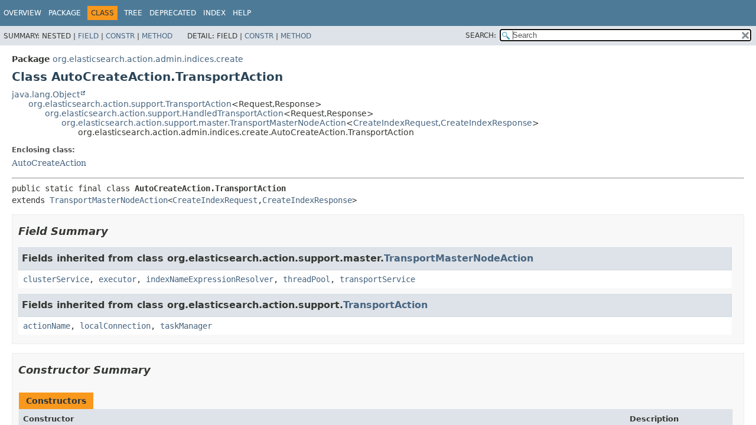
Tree (133, 13)
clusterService (56, 279)
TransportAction (385, 304)
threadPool (306, 279)
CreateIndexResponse (486, 123)
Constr (120, 36)
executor (117, 279)
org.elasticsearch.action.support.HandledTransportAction (164, 113)
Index (214, 13)
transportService (377, 279)
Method (157, 36)
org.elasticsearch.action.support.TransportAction (130, 104)
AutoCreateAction (49, 163)
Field (88, 36)
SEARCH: (480, 35)
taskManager (186, 326)
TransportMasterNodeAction (109, 200)
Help (242, 13)
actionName (46, 326)
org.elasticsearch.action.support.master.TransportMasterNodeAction (203, 123)
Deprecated (172, 13)
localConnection (115, 326)
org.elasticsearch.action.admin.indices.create (148, 59)
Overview (22, 13)
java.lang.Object (46, 94)
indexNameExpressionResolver (209, 279)
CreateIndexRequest (395, 123)
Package (64, 13)
